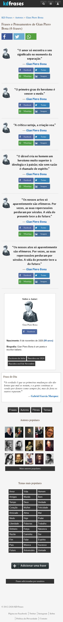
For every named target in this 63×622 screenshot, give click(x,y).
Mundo (27, 497)
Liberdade (14, 523)
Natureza (42, 529)
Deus (26, 502)
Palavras (28, 523)
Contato (43, 618)
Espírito (42, 539)
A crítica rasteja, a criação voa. (34, 125)
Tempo (12, 502)
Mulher (27, 507)
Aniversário (29, 550)
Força (26, 529)
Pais (11, 545)
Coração (13, 507)
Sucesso (42, 545)
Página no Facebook (17, 613)
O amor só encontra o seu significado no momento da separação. (34, 54)
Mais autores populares (29, 468)
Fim (11, 539)
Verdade (42, 502)
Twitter (32, 613)
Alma (26, 513)
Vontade (42, 550)
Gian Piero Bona (36, 64)
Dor (39, 534)
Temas (47, 409)
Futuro (12, 550)
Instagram (42, 613)
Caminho (28, 534)
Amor (12, 491)
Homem (42, 491)
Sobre (52, 613)
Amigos (13, 497)
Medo (12, 518)
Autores (24, 409)
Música (27, 545)
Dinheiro (13, 529)
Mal (39, 513)
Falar (26, 539)
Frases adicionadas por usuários (30, 581)
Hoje (26, 518)
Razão (12, 534)
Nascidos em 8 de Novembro (21, 363)
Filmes (36, 409)
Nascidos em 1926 (36, 358)
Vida (26, 491)
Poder (41, 518)
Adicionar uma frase (33, 565)
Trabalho (42, 523)
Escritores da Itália (17, 358)
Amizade (13, 513)
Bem (40, 497)
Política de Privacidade (26, 618)
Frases (13, 409)
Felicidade (43, 507)
